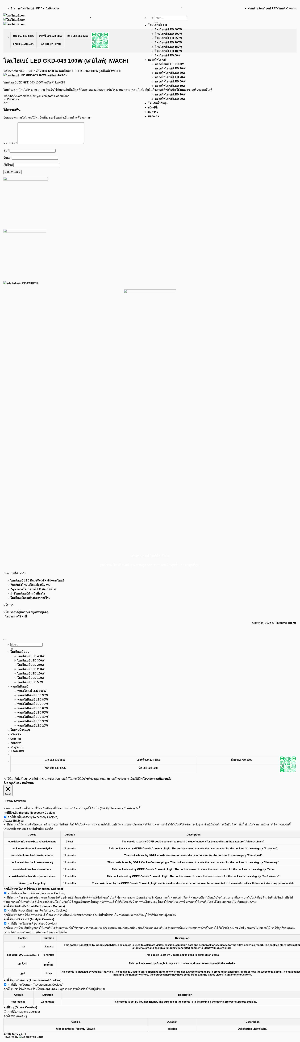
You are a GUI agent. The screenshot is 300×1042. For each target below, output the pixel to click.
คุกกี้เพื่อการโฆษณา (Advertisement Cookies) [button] (32, 980)
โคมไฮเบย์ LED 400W (168, 29)
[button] (17, 750)
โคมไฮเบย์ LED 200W (168, 42)
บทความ (153, 111)
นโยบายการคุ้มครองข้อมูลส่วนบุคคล (25, 612)
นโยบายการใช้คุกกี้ (15, 616)
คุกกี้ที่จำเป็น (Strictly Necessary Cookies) (33, 817)
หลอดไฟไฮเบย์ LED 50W (170, 85)
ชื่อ (6, 150)
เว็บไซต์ (8, 164)
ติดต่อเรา (153, 116)
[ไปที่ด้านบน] (4, 639)
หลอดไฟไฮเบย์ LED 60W (170, 81)
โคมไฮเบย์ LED (157, 25)
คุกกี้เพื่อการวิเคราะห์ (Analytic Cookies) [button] (28, 919)
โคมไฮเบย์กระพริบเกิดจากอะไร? (30, 597)
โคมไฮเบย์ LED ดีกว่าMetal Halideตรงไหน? (37, 580)
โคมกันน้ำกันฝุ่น (158, 103)
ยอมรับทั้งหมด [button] (25, 783)
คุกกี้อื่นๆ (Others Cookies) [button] (20, 1007)
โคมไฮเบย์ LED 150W (168, 46)
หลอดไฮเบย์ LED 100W (169, 64)
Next (8, 102)
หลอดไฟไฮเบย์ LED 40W (32, 716)
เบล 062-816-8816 (23, 35)
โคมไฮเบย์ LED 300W (168, 33)
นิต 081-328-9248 (51, 44)
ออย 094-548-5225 (23, 44)
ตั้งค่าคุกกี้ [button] (9, 783)
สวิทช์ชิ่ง (153, 107)
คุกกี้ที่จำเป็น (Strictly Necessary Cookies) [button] (29, 812)
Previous (11, 99)
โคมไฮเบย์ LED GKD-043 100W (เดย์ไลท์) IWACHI (89, 71)
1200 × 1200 (46, 71)
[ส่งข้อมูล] (156, 22)
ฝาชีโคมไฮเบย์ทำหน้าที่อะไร (27, 593)
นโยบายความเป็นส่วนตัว (156, 778)
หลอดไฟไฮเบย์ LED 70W (170, 77)
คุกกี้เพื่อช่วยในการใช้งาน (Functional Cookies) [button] (33, 888)
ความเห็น (10, 143)
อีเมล (7, 157)
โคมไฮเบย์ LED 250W (168, 38)
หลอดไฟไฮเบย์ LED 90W (170, 68)
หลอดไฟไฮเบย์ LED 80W (170, 72)
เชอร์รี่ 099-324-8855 (50, 35)
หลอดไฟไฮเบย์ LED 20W (170, 98)
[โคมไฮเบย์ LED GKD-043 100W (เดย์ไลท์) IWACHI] (35, 75)
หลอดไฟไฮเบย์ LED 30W (170, 94)
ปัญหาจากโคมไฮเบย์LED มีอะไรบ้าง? (33, 589)
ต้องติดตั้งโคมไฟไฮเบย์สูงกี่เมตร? (30, 584)
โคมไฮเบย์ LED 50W (167, 55)
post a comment (58, 96)
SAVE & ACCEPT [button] (14, 1033)
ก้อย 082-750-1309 (77, 35)
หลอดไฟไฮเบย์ (157, 59)
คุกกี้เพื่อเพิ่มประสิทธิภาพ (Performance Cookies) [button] (34, 906)
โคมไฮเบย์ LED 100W (168, 51)
